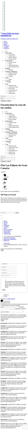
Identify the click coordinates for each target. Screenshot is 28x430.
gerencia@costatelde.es (9, 237)
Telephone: (21, 307)
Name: (2, 307)
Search (8, 101)
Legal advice (7, 232)
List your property (8, 229)
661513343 (6, 243)
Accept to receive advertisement (10, 218)
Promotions (6, 45)
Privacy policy (7, 231)
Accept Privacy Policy (7, 215)
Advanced (3, 101)
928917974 (6, 240)
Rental (5, 44)
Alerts (5, 228)
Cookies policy (7, 233)
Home (5, 41)
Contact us (6, 48)
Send (17, 212)
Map (2, 250)
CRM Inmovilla (11, 298)
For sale (6, 42)
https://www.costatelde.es (10, 239)
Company (6, 47)
